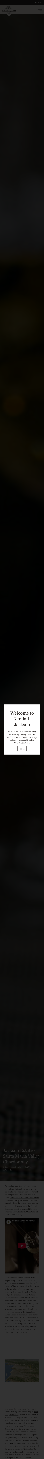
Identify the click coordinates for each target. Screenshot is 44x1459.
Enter (22, 749)
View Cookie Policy (22, 743)
